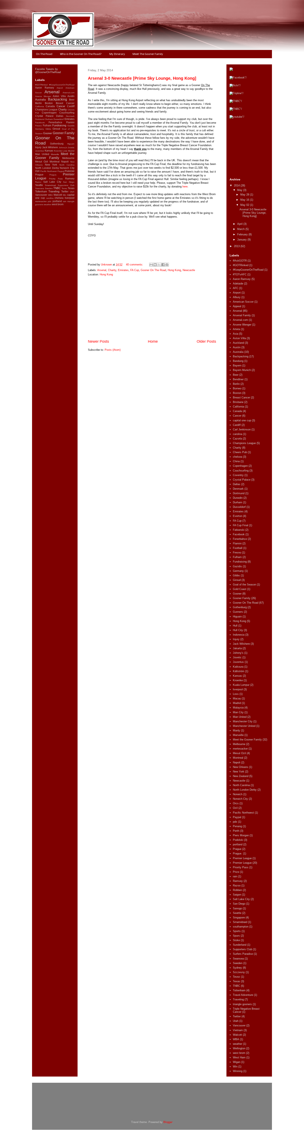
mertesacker (41, 201)
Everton (237, 516)
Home (153, 341)
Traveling (53, 191)
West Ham (239, 1057)
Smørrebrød (50, 185)
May (240, 190)
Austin (70, 96)
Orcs (236, 803)
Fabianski (238, 529)
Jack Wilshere (50, 147)
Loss (65, 151)
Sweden (49, 188)
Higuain (70, 144)
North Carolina (67, 165)
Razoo (38, 182)
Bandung (238, 360)
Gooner (47, 133)
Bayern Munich (242, 370)
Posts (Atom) (113, 349)
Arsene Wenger (43, 96)
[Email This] (151, 265)
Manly (236, 730)
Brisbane (238, 402)
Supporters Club (66, 185)
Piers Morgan (241, 835)
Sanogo (237, 908)
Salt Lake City (52, 181)
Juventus (39, 151)
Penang (237, 826)
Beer (71, 99)
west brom (57, 204)
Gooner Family (63, 133)
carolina (50, 198)
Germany (39, 129)
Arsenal (101, 270)
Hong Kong (174, 270)
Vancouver (41, 194)
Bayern (237, 365)
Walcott (58, 194)
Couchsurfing (66, 112)
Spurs (236, 935)
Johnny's (63, 147)
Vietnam (238, 1030)
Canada (50, 106)
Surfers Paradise (243, 953)
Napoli (65, 161)
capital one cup (242, 420)
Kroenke (58, 151)
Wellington (239, 1048)
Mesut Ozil (41, 161)
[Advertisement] (152, 308)
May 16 (245, 199)
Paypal (60, 171)
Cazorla (237, 438)
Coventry (238, 475)
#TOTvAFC (240, 274)
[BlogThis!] (155, 265)
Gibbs (48, 129)
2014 (237, 185)
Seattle (39, 185)
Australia (40, 99)
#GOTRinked (41, 85)
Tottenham (41, 191)
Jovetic (71, 147)
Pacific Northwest (48, 171)
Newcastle (189, 270)
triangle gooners (242, 1004)
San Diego (68, 182)
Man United (42, 154)
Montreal (55, 161)
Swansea (39, 188)
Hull (235, 625)
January (242, 239)
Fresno (38, 125)
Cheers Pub (240, 452)
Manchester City (243, 721)
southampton (240, 926)
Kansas (49, 150)
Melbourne (68, 158)
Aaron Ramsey (44, 87)
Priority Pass (56, 179)
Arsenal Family (242, 315)
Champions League (46, 109)
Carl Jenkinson (242, 429)
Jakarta (237, 648)
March (241, 229)
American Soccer (243, 301)
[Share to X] (159, 265)
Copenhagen (49, 112)
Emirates (123, 270)
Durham (49, 119)
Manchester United (244, 725)
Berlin (38, 103)
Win (64, 195)
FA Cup (134, 270)
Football (237, 548)
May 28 (245, 194)
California (39, 106)
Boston (49, 103)
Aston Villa (59, 96)
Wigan (236, 1062)
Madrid (71, 151)
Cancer (61, 106)
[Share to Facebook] (163, 265)
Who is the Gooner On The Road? (81, 54)
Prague (39, 174)
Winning (237, 1071)
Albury (237, 297)
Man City (238, 712)
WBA (50, 195)
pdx (49, 201)
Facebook (40, 122)
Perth (236, 830)
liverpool (69, 198)
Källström (238, 671)
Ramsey (69, 178)
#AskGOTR (240, 260)
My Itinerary (117, 54)
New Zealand (240, 776)
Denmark (70, 116)
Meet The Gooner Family (148, 54)
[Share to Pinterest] (167, 265)
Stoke (236, 940)
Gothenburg (56, 143)
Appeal (237, 306)
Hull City (238, 630)
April (240, 223)
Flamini (70, 122)
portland (57, 201)
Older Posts (206, 341)
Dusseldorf (59, 119)
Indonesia (238, 634)
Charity (112, 270)
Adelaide (238, 283)
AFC (235, 288)
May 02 (245, 204)
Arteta (236, 329)
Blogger (167, 1122)
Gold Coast (239, 589)
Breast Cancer (65, 103)
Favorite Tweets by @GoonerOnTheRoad (48, 71)
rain (64, 201)
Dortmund (39, 119)
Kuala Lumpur (241, 684)
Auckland (238, 342)
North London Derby (47, 168)
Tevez (64, 188)
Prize (236, 871)
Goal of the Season (244, 584)
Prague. (53, 175)
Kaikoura (238, 666)
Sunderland (239, 944)
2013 (237, 246)
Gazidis (70, 125)
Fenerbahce (55, 122)
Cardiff (70, 106)
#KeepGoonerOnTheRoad (61, 85)
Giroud (56, 128)
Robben (237, 890)
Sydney (237, 967)
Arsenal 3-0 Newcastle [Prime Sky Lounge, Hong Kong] (142, 78)
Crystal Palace (44, 116)
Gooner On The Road (153, 270)
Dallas (59, 116)
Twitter (64, 191)
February (243, 234)
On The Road (44, 54)
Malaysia (238, 707)
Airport (60, 88)
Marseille (55, 154)
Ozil (37, 171)
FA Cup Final (240, 525)
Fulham (47, 125)
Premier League (242, 858)
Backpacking (57, 99)
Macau (237, 698)
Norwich (237, 794)
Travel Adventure (243, 994)
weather (47, 204)
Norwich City (67, 168)
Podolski (69, 171)
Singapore (239, 917)
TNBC (57, 188)
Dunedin (238, 497)
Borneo (237, 388)
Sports (237, 931)
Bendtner (238, 379)
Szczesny (239, 972)
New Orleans (240, 767)
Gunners (238, 611)
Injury (38, 147)
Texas (71, 188)
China (236, 461)
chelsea (59, 198)
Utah (72, 192)
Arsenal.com (68, 92)
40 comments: (135, 264)
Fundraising (59, 125)
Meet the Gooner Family (54, 156)
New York (51, 164)
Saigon (237, 894)
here (185, 186)
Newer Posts (98, 341)
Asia (235, 333)
